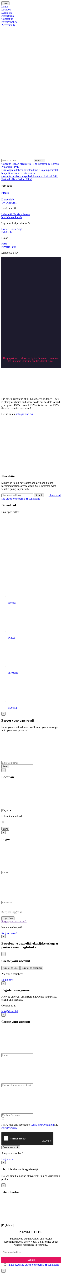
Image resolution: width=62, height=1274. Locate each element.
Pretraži (39, 160)
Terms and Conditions (42, 1124)
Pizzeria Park (8, 246)
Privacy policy (9, 21)
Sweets (26, 214)
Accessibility (8, 25)
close (5, 3)
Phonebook (7, 15)
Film (4, 170)
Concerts (6, 163)
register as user (10, 968)
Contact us (7, 18)
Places (5, 192)
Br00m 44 (6, 232)
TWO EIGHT (9, 202)
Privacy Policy (9, 1127)
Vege (20, 229)
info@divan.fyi (24, 414)
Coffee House (9, 229)
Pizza (4, 243)
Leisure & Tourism (12, 214)
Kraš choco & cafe (11, 217)
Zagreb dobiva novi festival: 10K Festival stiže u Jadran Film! (29, 178)
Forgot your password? (14, 921)
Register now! (9, 933)
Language (6, 12)
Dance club (7, 199)
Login (4, 6)
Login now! (7, 979)
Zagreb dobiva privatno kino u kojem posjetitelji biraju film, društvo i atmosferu (30, 172)
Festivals (17, 176)
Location (6, 9)
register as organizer (32, 968)
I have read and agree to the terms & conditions (33, 1264)
